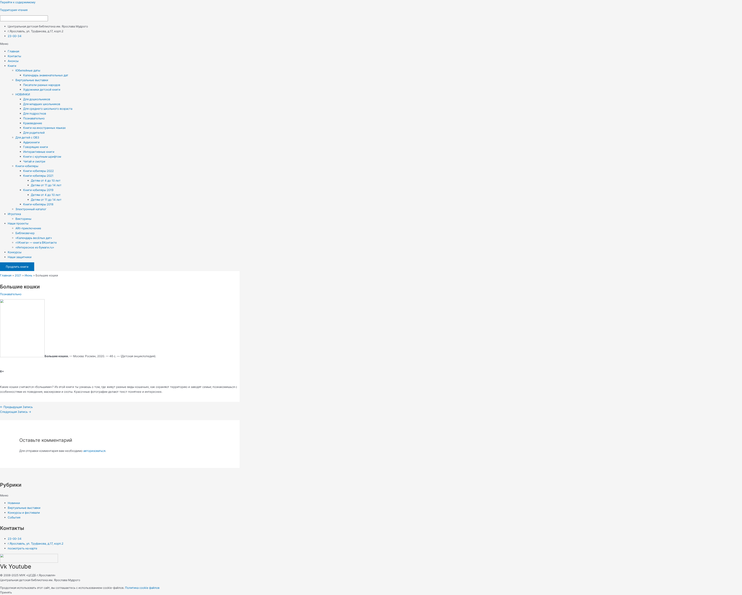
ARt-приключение (28, 228)
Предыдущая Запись (16, 407)
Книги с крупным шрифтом (42, 156)
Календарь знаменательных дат (45, 75)
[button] (371, 44)
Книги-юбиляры (26, 166)
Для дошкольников (36, 99)
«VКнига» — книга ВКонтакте (36, 242)
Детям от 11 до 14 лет (46, 185)
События (14, 517)
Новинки (14, 503)
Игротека (14, 214)
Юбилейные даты (27, 70)
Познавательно (34, 118)
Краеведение (32, 123)
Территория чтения (13, 10)
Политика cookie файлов (142, 588)
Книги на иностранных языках (44, 128)
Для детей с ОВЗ (27, 137)
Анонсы (13, 61)
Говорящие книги (35, 147)
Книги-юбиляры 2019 (38, 190)
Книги (12, 66)
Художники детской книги (41, 89)
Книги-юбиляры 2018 (38, 204)
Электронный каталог (30, 209)
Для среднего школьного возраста (47, 108)
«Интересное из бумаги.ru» (34, 247)
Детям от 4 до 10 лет (45, 180)
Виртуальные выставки (31, 80)
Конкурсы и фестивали (24, 512)
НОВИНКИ (22, 94)
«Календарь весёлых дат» (33, 238)
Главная (13, 51)
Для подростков (34, 113)
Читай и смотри (34, 161)
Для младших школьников (41, 104)
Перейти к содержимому (17, 2)
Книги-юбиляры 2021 (38, 176)
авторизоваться (94, 451)
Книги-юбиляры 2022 (38, 171)
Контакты (14, 56)
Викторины (23, 219)
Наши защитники (19, 257)
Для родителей (34, 132)
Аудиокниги (31, 142)
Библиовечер (25, 233)
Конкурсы (14, 252)
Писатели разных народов (41, 85)
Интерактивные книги (38, 152)
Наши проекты (18, 223)
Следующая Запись (15, 412)
